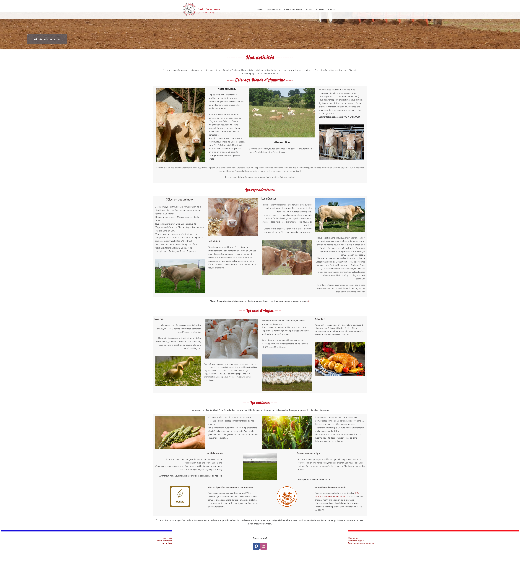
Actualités (320, 9)
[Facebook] (256, 546)
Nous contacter (164, 541)
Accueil (260, 9)
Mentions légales (356, 541)
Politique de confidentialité (361, 543)
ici (309, 301)
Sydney (238, 565)
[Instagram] (263, 546)
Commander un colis (293, 9)
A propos (167, 538)
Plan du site (354, 538)
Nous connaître (273, 9)
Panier (309, 9)
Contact (331, 9)
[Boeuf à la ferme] (201, 9)
